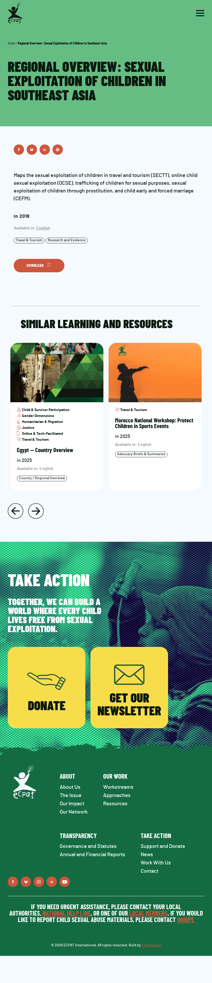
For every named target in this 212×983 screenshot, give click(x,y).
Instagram (39, 882)
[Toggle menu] (200, 13)
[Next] (36, 511)
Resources (115, 803)
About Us (70, 787)
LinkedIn (45, 149)
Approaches (117, 795)
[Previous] (15, 511)
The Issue (70, 795)
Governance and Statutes (88, 846)
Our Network (74, 812)
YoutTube (64, 882)
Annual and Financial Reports (92, 854)
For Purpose (151, 945)
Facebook (19, 149)
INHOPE (185, 920)
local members (148, 913)
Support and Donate (163, 846)
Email (57, 149)
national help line (66, 913)
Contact (149, 871)
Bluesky (32, 149)
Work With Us (156, 862)
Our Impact (72, 803)
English (43, 228)
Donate (46, 706)
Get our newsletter (129, 705)
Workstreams (118, 787)
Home (11, 43)
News (147, 854)
